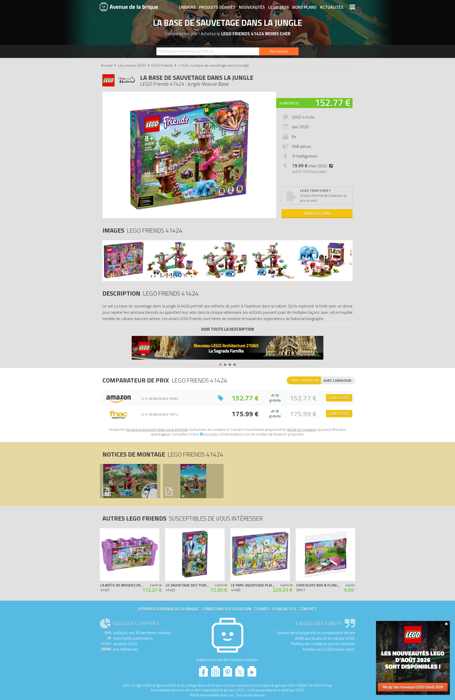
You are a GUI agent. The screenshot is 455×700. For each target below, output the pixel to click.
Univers (187, 7)
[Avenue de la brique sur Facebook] (203, 670)
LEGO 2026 (278, 7)
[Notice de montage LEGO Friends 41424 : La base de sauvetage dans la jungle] (130, 481)
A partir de (289, 103)
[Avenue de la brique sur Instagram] (215, 670)
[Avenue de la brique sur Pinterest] (227, 670)
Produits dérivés (217, 7)
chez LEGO (309, 166)
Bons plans (304, 7)
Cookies (262, 609)
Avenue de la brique (129, 6)
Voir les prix (317, 213)
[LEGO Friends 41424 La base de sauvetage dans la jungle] (124, 277)
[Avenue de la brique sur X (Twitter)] (239, 670)
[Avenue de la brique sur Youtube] (252, 670)
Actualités (331, 7)
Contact (308, 609)
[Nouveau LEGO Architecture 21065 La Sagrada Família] (227, 348)
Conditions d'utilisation (226, 609)
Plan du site (285, 609)
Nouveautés (252, 7)
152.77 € (332, 102)
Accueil (106, 65)
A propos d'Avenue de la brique (168, 609)
